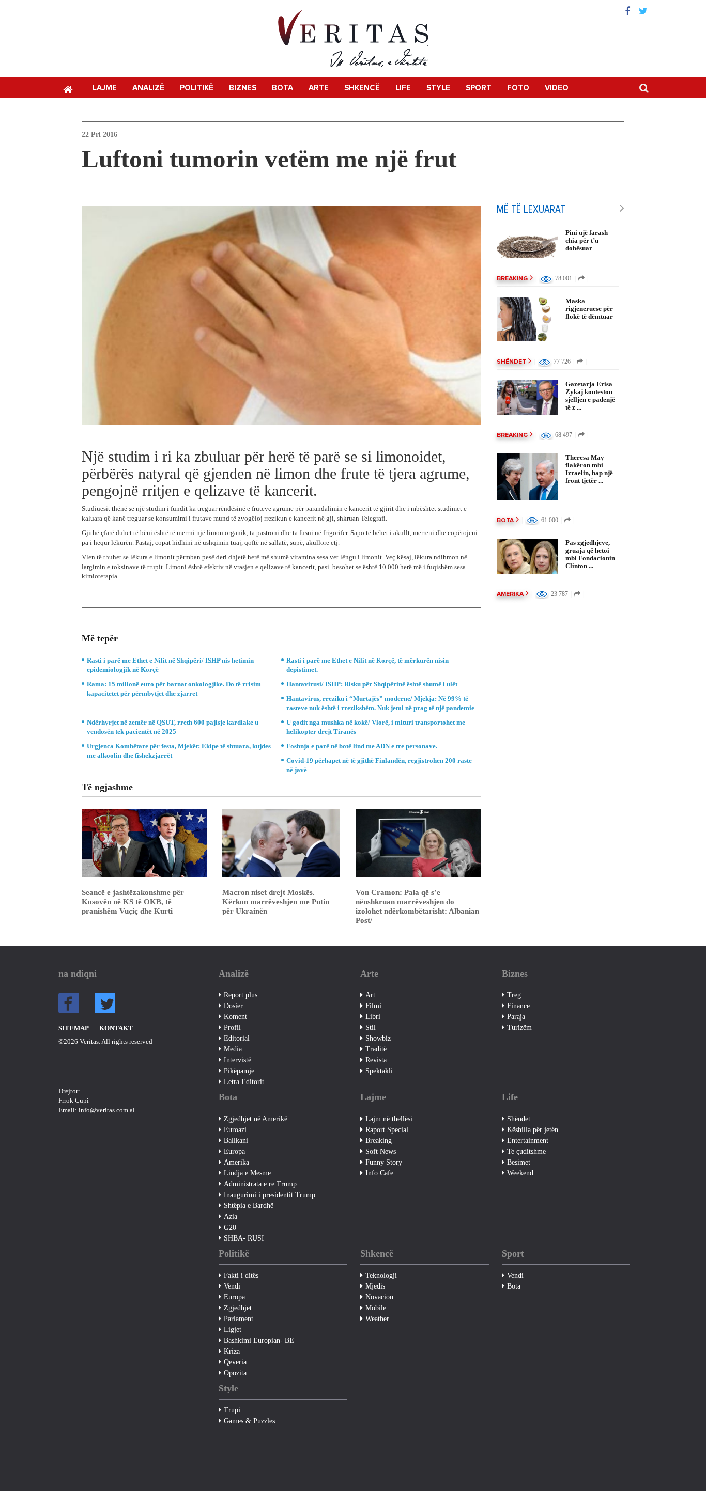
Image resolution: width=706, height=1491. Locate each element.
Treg (514, 995)
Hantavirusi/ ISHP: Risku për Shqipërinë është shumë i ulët (371, 684)
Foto (518, 88)
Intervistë (237, 1060)
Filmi (373, 1006)
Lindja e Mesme (247, 1173)
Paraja (516, 1017)
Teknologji (381, 1275)
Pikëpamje (239, 1071)
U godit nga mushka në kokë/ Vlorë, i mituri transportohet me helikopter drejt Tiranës (375, 726)
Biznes (242, 88)
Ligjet (232, 1329)
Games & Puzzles (249, 1421)
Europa (234, 1151)
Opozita (235, 1373)
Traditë (376, 1049)
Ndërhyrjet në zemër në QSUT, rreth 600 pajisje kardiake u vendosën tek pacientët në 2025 (172, 726)
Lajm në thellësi (388, 1119)
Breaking (512, 279)
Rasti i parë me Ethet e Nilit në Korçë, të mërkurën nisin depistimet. (367, 664)
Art (370, 995)
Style (438, 88)
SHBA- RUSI (244, 1238)
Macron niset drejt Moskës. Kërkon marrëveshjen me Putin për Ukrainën (275, 901)
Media (233, 1049)
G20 (230, 1227)
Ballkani (236, 1140)
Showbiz (378, 1038)
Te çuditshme (526, 1151)
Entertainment (527, 1140)
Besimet (518, 1162)
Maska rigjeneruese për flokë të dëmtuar (589, 308)
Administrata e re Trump (260, 1184)
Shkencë (362, 88)
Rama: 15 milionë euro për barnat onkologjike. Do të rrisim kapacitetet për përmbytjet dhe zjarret (174, 688)
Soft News (380, 1151)
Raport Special (386, 1130)
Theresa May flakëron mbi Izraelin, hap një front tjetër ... (589, 468)
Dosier (233, 1006)
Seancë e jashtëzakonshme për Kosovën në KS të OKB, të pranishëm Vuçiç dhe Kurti (133, 901)
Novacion (379, 1297)
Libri (372, 1017)
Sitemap (73, 1028)
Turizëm (519, 1027)
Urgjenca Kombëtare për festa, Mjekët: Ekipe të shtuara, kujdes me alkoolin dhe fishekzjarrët (179, 750)
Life (403, 88)
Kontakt (116, 1028)
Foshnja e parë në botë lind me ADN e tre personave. (361, 746)
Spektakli (379, 1071)
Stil (370, 1027)
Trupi (232, 1410)
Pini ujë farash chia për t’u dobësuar (586, 240)
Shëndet (511, 362)
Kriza (232, 1351)
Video (557, 88)
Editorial (237, 1038)
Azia (230, 1216)
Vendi (232, 1286)
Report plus (240, 995)
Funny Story (383, 1162)
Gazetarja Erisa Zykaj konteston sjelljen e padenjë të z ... (590, 395)
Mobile (375, 1308)
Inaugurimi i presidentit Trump (269, 1195)
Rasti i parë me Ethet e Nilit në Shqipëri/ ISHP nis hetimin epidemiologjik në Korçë (170, 664)
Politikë (196, 88)
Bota (282, 88)
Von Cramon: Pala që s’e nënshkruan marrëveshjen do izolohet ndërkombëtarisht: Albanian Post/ (417, 906)
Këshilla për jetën (532, 1130)
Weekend (520, 1173)
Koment (235, 1017)
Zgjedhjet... (241, 1308)
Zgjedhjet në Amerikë (255, 1119)
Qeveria (235, 1362)
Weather (377, 1319)
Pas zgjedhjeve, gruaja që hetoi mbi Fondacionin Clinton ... (590, 554)
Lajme (105, 88)
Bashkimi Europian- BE (259, 1340)
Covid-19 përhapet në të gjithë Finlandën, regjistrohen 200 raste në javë (379, 765)
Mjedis (375, 1286)
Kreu (67, 89)
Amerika (510, 594)
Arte (319, 88)
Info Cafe (379, 1173)
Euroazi (235, 1130)
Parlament (238, 1319)
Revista (376, 1060)
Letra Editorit (244, 1082)
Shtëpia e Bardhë (248, 1206)
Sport (479, 88)
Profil (232, 1027)
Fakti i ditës (241, 1275)
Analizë (148, 88)
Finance (518, 1006)
